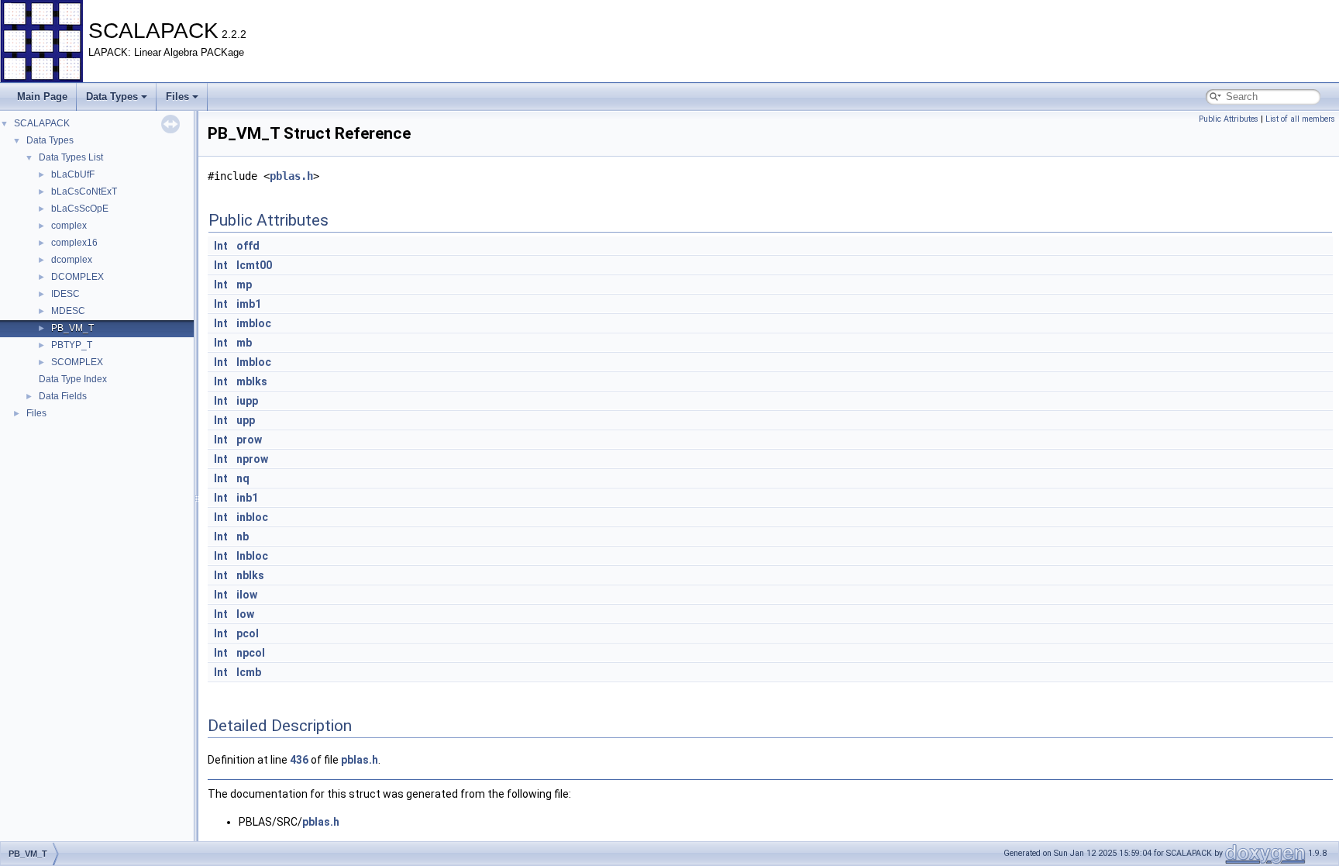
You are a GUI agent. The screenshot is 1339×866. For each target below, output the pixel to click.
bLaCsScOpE (79, 208)
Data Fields (63, 396)
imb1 (248, 304)
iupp (247, 401)
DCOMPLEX (77, 276)
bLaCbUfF (73, 174)
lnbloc (252, 556)
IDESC (65, 293)
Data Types (112, 96)
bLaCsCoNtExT (84, 191)
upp (245, 420)
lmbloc (253, 362)
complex (69, 225)
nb (242, 536)
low (245, 614)
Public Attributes (1228, 119)
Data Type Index (73, 379)
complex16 (74, 242)
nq (243, 478)
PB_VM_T (72, 328)
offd (248, 246)
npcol (250, 653)
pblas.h (291, 176)
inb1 (247, 498)
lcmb (248, 672)
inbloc (252, 517)
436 (299, 760)
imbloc (253, 323)
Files (177, 96)
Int (221, 246)
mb (244, 342)
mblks (251, 381)
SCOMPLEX (77, 362)
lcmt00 (254, 265)
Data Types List (71, 157)
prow (249, 439)
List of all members (1300, 119)
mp (244, 284)
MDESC (68, 310)
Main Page (42, 96)
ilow (246, 594)
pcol (247, 633)
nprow (252, 459)
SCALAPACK (42, 123)
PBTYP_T (71, 345)
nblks (250, 575)
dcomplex (71, 259)
